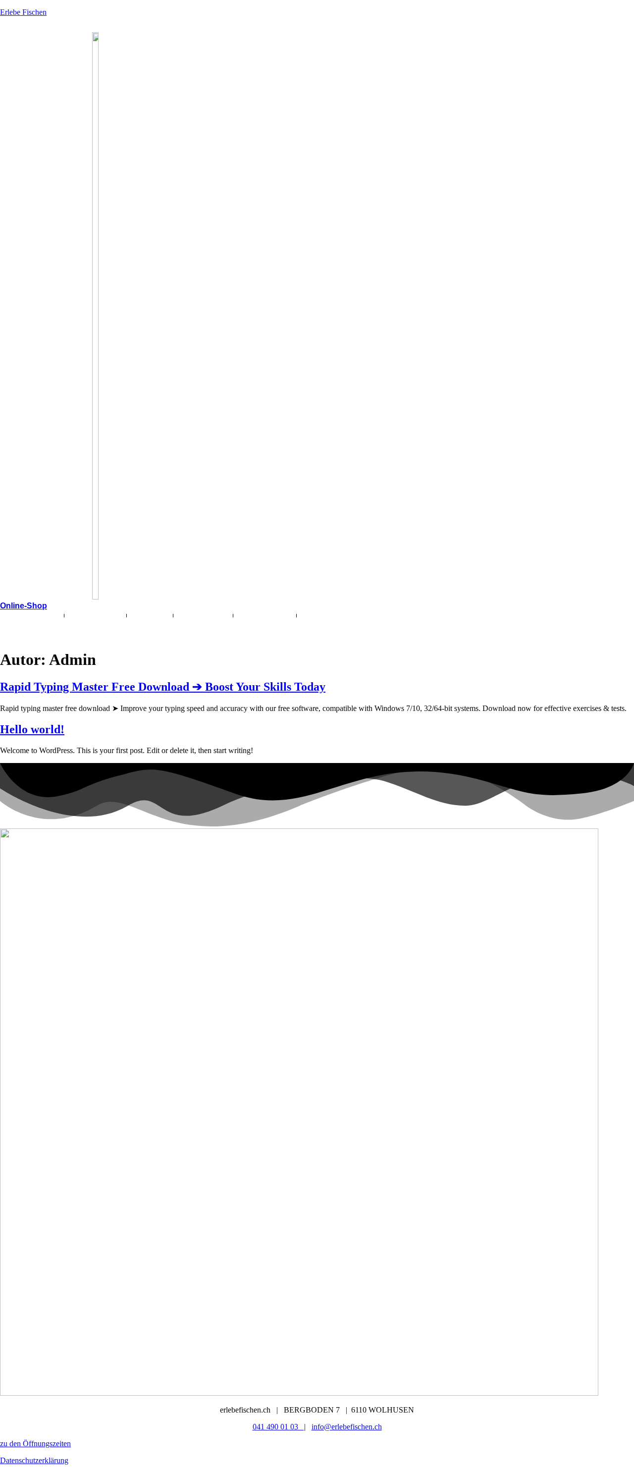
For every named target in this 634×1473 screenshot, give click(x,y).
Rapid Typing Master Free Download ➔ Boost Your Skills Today (162, 686)
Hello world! (32, 729)
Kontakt (25, 625)
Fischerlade (32, 615)
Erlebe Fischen (23, 12)
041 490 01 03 (278, 1426)
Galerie (150, 615)
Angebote (92, 615)
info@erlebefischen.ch (347, 1426)
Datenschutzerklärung (34, 1460)
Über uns (200, 615)
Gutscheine (264, 615)
